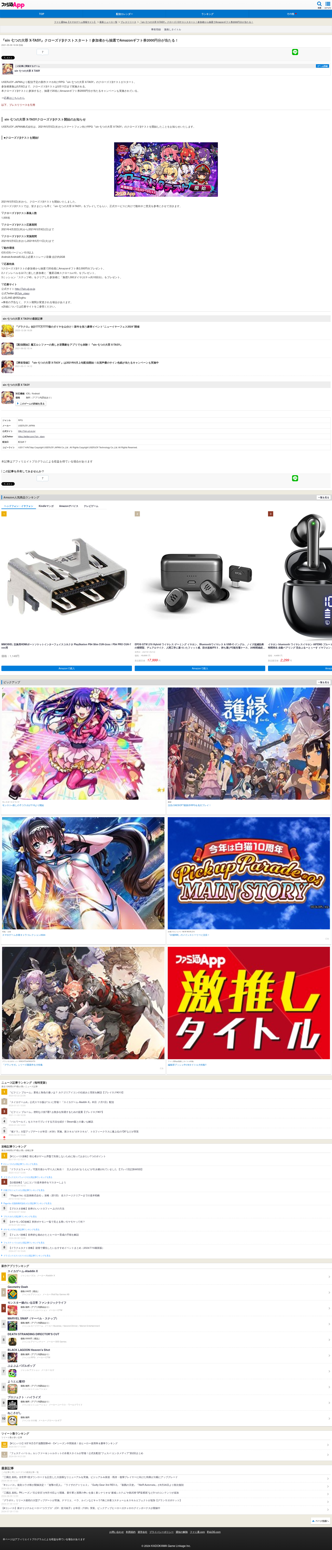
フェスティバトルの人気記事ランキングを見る (23, 1243)
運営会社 (142, 1532)
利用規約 (131, 1532)
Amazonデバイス (68, 506)
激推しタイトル (172, 29)
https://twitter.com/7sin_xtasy (31, 436)
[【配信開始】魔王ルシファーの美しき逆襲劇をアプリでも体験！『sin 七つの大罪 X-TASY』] (62, 354)
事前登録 (156, 29)
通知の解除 (182, 1532)
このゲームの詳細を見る (32, 403)
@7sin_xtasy (22, 293)
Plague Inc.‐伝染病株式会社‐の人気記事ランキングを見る (27, 1203)
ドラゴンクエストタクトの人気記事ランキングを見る (26, 1256)
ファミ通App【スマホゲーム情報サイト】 (75, 22)
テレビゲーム (91, 506)
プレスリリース (128, 22)
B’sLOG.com (214, 1532)
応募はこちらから (14, 98)
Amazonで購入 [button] (67, 668)
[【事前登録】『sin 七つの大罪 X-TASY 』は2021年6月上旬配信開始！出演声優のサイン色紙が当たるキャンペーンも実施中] (80, 372)
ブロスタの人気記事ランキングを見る (20, 1217)
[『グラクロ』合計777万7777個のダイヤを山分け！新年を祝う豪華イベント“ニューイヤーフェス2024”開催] (70, 336)
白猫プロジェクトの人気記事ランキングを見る (23, 1190)
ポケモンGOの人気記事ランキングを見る (21, 1230)
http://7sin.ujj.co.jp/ (26, 431)
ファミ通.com (197, 1532)
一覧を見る (323, 497)
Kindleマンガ (46, 506)
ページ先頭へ (322, 1520)
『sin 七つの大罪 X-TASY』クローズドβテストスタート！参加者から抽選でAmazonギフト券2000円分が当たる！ (196, 22)
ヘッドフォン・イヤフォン (18, 506)
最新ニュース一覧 (108, 22)
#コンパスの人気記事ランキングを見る (20, 1164)
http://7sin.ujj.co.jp (25, 289)
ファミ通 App (13, 5)
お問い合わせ (116, 1532)
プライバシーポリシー (161, 1532)
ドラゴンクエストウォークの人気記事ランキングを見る (27, 1177)
